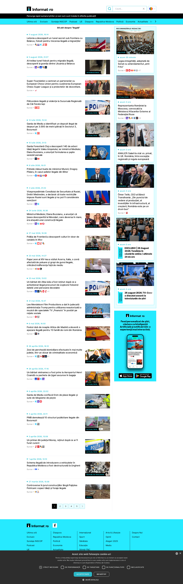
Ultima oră (32, 21)
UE (81, 21)
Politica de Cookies (103, 563)
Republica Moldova (105, 21)
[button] (91, 580)
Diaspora (89, 21)
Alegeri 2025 (112, 541)
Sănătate (83, 541)
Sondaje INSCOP (59, 21)
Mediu (108, 545)
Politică (119, 21)
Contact (136, 537)
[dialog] (91, 567)
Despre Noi (137, 532)
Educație (83, 545)
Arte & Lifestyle (113, 532)
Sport (82, 537)
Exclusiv (44, 21)
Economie (130, 21)
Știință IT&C (84, 549)
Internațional (85, 532)
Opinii (108, 537)
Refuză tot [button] (101, 574)
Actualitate (143, 21)
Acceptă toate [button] (83, 574)
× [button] (180, 553)
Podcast (73, 21)
